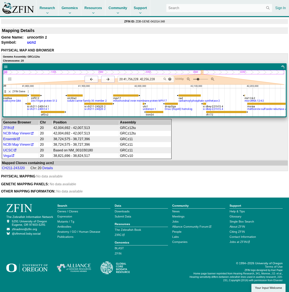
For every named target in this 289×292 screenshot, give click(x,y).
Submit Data (123, 216)
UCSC (8, 150)
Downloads (122, 211)
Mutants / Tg (65, 221)
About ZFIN (237, 226)
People (177, 231)
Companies (179, 242)
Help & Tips (237, 211)
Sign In (280, 8)
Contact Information (243, 236)
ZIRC (118, 235)
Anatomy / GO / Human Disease (78, 231)
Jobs (175, 221)
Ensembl (10, 139)
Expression (64, 216)
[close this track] (9, 91)
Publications (65, 236)
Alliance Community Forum (190, 226)
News (176, 211)
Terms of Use (274, 266)
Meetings (178, 216)
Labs (175, 236)
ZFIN (7, 128)
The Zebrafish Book (128, 229)
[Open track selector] (11, 79)
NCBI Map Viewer (16, 133)
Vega (7, 156)
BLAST (119, 248)
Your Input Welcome (268, 287)
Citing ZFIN (237, 231)
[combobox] (219, 8)
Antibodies (64, 226)
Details (47, 168)
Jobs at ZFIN (238, 242)
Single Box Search (242, 221)
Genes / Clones (67, 211)
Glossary (235, 216)
